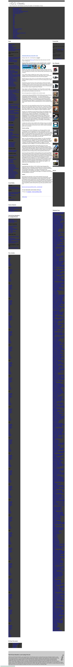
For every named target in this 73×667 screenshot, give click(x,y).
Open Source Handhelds (17, 28)
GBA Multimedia (11, 144)
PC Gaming (15, 34)
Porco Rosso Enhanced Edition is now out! (57, 518)
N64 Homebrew (11, 120)
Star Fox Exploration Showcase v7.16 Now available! (57, 253)
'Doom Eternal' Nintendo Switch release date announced (59, 424)
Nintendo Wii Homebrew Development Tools (13, 79)
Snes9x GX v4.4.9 (56, 233)
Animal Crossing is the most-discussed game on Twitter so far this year (58, 599)
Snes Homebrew (11, 125)
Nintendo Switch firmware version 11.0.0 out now (58, 415)
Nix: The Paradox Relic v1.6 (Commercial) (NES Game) (58, 562)
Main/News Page (11, 44)
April (9, 262)
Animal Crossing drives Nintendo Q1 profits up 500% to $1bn (58, 602)
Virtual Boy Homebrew (12, 155)
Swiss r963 (55, 467)
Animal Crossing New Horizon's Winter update (57, 463)
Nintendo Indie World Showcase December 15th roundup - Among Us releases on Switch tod (58, 363)
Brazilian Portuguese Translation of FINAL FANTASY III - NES (57, 581)
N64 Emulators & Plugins (13, 117)
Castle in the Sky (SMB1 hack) (59, 586)
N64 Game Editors (11, 118)
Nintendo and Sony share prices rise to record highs (58, 348)
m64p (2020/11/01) (56, 542)
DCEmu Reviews (16, 33)
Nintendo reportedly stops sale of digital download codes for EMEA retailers (58, 614)
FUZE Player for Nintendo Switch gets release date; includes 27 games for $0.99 (58, 300)
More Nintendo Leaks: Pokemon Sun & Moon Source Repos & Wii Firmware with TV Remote (59, 473)
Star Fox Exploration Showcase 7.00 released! (57, 351)
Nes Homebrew (11, 130)
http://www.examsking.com (13, 210)
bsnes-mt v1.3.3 (56, 531)
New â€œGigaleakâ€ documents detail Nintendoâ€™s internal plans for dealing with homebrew (58, 311)
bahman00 (15, 646)
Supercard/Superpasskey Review (14, 49)
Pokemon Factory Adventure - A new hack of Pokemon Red (58, 515)
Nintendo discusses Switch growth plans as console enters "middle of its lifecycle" (58, 219)
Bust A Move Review (12, 159)
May (9, 261)
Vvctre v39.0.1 (55, 537)
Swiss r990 (55, 290)
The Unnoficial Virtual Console (14, 74)
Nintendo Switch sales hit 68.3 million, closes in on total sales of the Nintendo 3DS (58, 553)
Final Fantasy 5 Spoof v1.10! (58, 593)
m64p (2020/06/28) (56, 628)
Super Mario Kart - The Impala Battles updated (57, 590)
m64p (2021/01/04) (56, 272)
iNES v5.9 (55, 534)
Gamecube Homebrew (12, 100)
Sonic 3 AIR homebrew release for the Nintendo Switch (59, 240)
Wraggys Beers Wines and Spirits (14, 188)
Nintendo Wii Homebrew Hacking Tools (13, 81)
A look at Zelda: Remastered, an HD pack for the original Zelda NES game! (58, 469)
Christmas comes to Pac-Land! (59, 349)
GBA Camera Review (12, 171)
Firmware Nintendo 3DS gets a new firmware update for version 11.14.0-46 (59, 465)
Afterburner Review (12, 165)
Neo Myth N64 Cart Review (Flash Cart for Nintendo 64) (13, 113)
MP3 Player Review (12, 176)
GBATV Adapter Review (13, 172)
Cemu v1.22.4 (55, 231)
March (9, 263)
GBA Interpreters (11, 146)
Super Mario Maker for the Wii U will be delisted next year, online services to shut (58, 429)
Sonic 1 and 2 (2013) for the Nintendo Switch (58, 260)
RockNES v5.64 (56, 530)
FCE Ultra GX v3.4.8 (57, 234)
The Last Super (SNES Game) (58, 336)
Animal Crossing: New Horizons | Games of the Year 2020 (58, 317)
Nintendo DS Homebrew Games (14, 57)
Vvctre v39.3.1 (55, 435)
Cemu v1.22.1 (55, 373)
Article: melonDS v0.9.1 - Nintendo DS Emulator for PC (59, 289)
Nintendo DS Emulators (12, 61)
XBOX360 (15, 30)
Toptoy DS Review (11, 50)
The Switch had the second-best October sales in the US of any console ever (58, 486)
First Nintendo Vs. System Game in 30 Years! (58, 306)
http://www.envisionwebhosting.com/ (15, 208)
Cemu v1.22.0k (56, 442)
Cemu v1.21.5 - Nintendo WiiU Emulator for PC (59, 545)
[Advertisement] (30, 47)
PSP (13, 16)
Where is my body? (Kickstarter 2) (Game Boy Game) (58, 564)
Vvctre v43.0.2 (55, 235)
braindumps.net (11, 209)
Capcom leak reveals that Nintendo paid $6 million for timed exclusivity (58, 366)
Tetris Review (10, 161)
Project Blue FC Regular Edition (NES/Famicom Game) (59, 333)
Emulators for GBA (12, 142)
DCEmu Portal (11, 219)
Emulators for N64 (11, 115)
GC (13, 25)
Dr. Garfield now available (58, 513)
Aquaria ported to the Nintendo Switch (57, 420)
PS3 (13, 18)
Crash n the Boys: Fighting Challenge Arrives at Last (58, 575)
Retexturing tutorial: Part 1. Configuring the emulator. (13, 107)
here (40, 189)
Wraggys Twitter (11, 199)
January (9, 265)
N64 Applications (11, 116)
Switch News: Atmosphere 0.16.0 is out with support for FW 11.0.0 (58, 403)
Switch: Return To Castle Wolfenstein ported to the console (58, 437)
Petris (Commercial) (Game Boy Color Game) (58, 338)
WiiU (14, 27)
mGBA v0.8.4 (55, 538)
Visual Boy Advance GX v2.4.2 (59, 232)
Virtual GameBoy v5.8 (57, 532)
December (10, 269)
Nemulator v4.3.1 (56, 533)
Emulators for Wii (11, 83)
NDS (14, 21)
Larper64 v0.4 (55, 230)
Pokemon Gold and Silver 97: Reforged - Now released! (58, 529)
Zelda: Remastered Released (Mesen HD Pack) (58, 498)
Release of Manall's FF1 (57, 630)
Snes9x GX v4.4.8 (56, 619)
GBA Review (10, 170)
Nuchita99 (15, 645)
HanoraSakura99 (16, 643)
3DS (14, 20)
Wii (13, 26)
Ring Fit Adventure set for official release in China (58, 572)
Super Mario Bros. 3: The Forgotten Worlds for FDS (58, 621)
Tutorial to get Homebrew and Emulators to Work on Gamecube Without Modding (13, 90)
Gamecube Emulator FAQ (13, 97)
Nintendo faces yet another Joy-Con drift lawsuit (58, 461)
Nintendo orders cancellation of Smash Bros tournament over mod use (58, 449)
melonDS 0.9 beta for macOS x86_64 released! (58, 413)
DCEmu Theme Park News (18, 12)
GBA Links (10, 132)
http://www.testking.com (12, 207)
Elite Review (10, 160)
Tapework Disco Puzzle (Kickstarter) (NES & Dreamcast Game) (57, 326)
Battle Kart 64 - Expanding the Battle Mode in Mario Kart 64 (59, 296)
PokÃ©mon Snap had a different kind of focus (57, 609)
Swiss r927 (55, 536)
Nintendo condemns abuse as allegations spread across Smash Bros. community (58, 617)
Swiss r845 (55, 626)
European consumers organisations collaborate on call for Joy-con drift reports (58, 384)
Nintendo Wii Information (13, 71)
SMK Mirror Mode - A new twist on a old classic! (58, 353)
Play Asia (32, 59)
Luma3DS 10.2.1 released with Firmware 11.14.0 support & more (59, 452)
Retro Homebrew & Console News (19, 32)
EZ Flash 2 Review (11, 166)
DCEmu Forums (16, 9)
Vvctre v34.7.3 (55, 629)
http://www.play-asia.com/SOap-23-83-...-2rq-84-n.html (32, 186)
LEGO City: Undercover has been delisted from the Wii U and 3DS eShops (58, 286)
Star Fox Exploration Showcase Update (57, 447)
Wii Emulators (11, 82)
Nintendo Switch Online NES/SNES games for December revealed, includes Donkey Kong (58, 359)
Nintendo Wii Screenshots (13, 72)
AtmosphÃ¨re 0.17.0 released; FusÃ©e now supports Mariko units (59, 280)
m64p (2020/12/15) (56, 340)
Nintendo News (11, 228)
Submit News (15, 37)
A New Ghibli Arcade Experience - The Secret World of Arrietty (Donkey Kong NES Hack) (59, 523)
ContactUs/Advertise (16, 38)
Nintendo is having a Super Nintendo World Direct (58, 346)
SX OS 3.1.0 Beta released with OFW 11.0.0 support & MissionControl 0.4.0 (59, 387)
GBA (14, 24)
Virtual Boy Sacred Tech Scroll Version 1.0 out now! (59, 595)
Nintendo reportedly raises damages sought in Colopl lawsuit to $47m (58, 228)
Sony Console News (12, 231)
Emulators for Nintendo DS (13, 58)
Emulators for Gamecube (12, 99)
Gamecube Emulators (12, 98)
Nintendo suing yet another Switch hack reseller (58, 458)
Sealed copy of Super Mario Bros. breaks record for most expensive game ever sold (58, 611)
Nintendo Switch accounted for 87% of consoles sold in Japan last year (59, 266)
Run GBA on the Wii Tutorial (13, 67)
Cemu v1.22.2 (55, 322)
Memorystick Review (12, 167)
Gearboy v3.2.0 (56, 294)
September (10, 272)
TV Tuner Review (11, 175)
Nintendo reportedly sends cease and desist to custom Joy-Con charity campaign (59, 392)
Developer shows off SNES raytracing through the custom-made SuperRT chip (58, 355)
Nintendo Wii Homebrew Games (14, 75)
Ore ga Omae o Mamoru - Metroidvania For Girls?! (58, 390)
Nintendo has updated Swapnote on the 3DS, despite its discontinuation (58, 343)
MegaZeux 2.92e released (57, 567)
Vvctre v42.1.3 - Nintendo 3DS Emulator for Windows (59, 271)
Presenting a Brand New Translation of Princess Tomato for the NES (57, 508)
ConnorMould (15, 644)
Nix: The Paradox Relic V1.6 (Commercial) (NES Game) (58, 479)
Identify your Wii (11, 70)
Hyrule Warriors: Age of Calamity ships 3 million (57, 432)
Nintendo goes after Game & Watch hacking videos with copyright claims (58, 256)
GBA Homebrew (11, 143)
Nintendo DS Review (12, 47)
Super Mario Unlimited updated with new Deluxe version (58, 426)
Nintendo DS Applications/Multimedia (12, 60)
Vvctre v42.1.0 (55, 339)
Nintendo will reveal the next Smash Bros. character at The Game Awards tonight (58, 376)
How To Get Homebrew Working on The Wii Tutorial (13, 66)
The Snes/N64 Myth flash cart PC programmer (13, 111)
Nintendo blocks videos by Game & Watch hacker (58, 264)
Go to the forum (59, 58)
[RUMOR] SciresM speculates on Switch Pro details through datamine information (58, 283)
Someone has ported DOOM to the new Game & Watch (59, 434)
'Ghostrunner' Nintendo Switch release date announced (59, 551)
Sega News (10, 227)
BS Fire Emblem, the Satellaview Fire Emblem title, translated (58, 569)
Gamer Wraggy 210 (16, 13)
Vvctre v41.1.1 (55, 380)
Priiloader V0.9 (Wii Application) (57, 484)
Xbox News (10, 232)
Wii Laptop (10, 73)
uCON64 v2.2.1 (56, 422)
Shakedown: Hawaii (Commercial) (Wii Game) (58, 477)
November (10, 270)
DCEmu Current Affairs (17, 10)
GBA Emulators (11, 145)
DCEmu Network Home (17, 8)
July (9, 259)
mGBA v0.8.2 (55, 625)
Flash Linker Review (12, 174)
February (10, 264)
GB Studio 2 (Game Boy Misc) (58, 480)
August (9, 258)
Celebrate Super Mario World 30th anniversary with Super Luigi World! (58, 444)
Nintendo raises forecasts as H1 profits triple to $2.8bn (59, 558)
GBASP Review (11, 169)
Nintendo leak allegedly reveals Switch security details (59, 308)
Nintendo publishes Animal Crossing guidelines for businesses (58, 455)
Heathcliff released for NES (58, 527)
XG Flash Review (11, 177)
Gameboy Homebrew (12, 151)
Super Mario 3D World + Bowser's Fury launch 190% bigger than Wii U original (58, 224)
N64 (14, 22)
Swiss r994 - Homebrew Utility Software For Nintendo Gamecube (58, 274)
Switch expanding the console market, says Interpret (58, 249)
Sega (14, 14)
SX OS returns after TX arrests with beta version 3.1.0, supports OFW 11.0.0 (58, 399)
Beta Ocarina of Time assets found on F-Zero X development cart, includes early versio (58, 243)
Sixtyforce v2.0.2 (56, 539)
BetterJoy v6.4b (56, 543)
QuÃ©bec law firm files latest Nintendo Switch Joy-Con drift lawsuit (59, 246)
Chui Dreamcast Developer (13, 247)
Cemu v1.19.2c (55, 624)
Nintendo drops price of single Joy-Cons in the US (58, 556)
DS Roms (10, 45)
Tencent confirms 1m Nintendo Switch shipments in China (59, 262)
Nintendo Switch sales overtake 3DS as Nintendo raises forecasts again (58, 216)
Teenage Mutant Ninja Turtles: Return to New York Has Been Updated (59, 500)
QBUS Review (11, 48)
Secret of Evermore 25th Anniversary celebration (57, 491)
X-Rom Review (11, 164)
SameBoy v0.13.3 (56, 627)
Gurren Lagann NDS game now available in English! (58, 298)
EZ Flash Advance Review (13, 173)
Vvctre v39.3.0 (55, 439)
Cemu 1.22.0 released (57, 459)
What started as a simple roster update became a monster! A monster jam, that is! (59, 369)
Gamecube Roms (11, 94)
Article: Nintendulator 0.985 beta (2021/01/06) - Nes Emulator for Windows (58, 277)
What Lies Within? (56, 516)
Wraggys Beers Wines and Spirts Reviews (20, 11)
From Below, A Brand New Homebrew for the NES (58, 397)
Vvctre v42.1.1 (55, 321)
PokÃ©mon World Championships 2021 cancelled (59, 222)
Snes (14, 23)
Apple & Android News (12, 226)
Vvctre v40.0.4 (55, 421)
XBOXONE (15, 31)
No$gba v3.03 (55, 535)
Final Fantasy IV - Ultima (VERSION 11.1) (58, 588)
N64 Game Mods (11, 119)
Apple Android (15, 29)
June (9, 260)
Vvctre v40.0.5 (55, 395)
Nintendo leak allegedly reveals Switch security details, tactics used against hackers (59, 303)
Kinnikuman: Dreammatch (58, 512)
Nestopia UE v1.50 (56, 394)
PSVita (14, 15)
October (9, 271)
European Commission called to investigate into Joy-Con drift (58, 213)
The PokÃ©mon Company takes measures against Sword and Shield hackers (58, 237)
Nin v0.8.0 (55, 401)
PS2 (13, 19)
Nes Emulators (11, 129)
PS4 (13, 17)
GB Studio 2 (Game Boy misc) (58, 566)
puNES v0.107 (55, 293)
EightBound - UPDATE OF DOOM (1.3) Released (58, 496)
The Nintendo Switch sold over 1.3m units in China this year (59, 379)
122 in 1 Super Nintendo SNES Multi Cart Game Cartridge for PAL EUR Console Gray (59, 417)
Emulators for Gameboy (12, 150)
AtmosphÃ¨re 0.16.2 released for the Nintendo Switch (58, 320)
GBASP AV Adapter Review (13, 168)
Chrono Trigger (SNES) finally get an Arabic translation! (59, 251)
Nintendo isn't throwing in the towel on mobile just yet (58, 597)
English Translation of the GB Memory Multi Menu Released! (58, 584)
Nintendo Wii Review (12, 84)
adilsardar (14, 647)
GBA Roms (10, 46)
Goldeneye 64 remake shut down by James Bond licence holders (58, 605)
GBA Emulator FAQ (12, 96)
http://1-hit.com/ (11, 211)
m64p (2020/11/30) (56, 409)
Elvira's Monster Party (57, 494)
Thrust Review (11, 162)
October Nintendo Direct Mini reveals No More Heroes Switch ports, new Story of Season (58, 548)
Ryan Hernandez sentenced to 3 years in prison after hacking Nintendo (58, 406)
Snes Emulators (11, 124)
